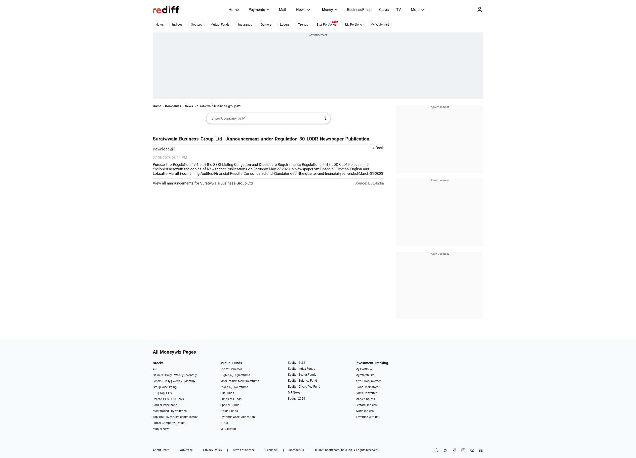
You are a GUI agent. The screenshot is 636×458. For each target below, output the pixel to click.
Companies (173, 106)
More (415, 9)
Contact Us (296, 450)
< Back (378, 148)
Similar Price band (165, 405)
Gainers (266, 24)
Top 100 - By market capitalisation (176, 417)
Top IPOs (166, 393)
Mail (282, 9)
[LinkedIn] (481, 450)
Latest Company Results (169, 423)
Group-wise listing (165, 387)
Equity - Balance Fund (302, 380)
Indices (177, 24)
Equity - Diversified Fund (304, 386)
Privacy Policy (212, 450)
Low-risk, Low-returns (234, 387)
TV (398, 9)
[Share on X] (445, 450)
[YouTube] (472, 450)
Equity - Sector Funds (302, 374)
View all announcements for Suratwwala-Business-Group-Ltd (203, 183)
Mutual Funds (220, 24)
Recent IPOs (161, 399)
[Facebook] (454, 450)
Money (327, 9)
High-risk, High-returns (235, 375)
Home (234, 9)
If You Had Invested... (370, 381)
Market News (161, 429)
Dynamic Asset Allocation (237, 417)
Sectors (196, 24)
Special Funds (229, 405)
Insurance (245, 24)
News (301, 9)
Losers (285, 24)
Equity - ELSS (296, 363)
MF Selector (228, 429)
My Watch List (365, 375)
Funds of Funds (230, 399)
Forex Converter (366, 393)
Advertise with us (367, 417)
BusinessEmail (359, 9)
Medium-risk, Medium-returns (239, 381)
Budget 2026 (296, 398)
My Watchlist (379, 24)
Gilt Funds (227, 393)
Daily (168, 375)
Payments (257, 9)
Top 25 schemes (231, 369)
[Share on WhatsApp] (436, 450)
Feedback (271, 450)
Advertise (186, 450)
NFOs (224, 423)
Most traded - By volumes (170, 411)
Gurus (384, 9)
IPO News (177, 399)
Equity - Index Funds (301, 368)
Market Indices (365, 399)
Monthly (191, 375)
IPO (155, 393)
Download (161, 149)
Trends (303, 24)
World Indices (365, 411)
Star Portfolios (327, 24)
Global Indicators (367, 387)
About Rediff (161, 450)
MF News (294, 392)
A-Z (155, 369)
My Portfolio (353, 24)
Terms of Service (244, 450)
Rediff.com (332, 450)
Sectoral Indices (366, 405)
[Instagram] (463, 450)
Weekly (179, 375)
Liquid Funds (229, 411)
